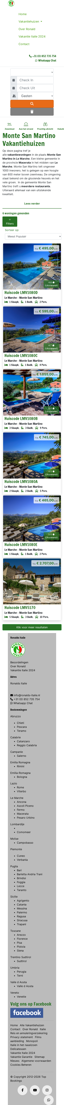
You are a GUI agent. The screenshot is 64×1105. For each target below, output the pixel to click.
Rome (20, 787)
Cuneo (21, 855)
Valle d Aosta (18, 982)
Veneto (14, 992)
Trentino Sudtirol (20, 957)
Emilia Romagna (20, 762)
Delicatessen (18, 1049)
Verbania (22, 859)
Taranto (21, 890)
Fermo (21, 809)
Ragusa (21, 916)
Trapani (21, 924)
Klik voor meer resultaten (32, 627)
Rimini (20, 766)
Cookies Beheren (20, 1064)
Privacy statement (21, 1037)
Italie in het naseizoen (23, 1045)
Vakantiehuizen (29, 21)
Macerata (23, 813)
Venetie (21, 996)
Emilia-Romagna (20, 773)
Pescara (22, 726)
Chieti (20, 722)
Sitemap (39, 1056)
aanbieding (17, 1041)
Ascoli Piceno (25, 805)
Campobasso (25, 842)
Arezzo (21, 934)
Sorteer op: (12, 230)
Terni (20, 975)
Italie (43, 1029)
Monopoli (32, 1041)
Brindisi (21, 878)
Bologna (22, 776)
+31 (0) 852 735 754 (44, 56)
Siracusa (22, 920)
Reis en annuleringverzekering (28, 1033)
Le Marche (16, 798)
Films (38, 1037)
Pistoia (21, 946)
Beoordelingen (19, 662)
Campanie (16, 751)
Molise (14, 838)
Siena (20, 950)
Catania (21, 904)
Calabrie (15, 737)
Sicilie (14, 896)
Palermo (22, 912)
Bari (19, 870)
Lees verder (32, 203)
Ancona (21, 801)
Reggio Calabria (27, 745)
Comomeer (24, 832)
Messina (22, 908)
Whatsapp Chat (47, 60)
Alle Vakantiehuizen (32, 1025)
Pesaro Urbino (26, 817)
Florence (22, 938)
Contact (24, 44)
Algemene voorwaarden (36, 1060)
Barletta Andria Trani (29, 874)
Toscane (15, 930)
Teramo (21, 730)
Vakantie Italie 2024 (32, 36)
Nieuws (14, 1060)
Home (23, 14)
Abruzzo (15, 716)
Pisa (19, 942)
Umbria (14, 967)
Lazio (13, 783)
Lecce (20, 886)
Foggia (21, 882)
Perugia (21, 971)
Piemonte (16, 849)
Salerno (21, 755)
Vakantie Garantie (21, 1056)
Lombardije (17, 824)
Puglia (14, 866)
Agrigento (23, 900)
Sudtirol (22, 961)
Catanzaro (23, 741)
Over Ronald (27, 29)
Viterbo (21, 791)
